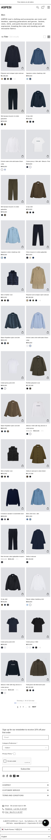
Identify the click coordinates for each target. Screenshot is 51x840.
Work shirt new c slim (32, 513)
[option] (25, 2)
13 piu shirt (29, 116)
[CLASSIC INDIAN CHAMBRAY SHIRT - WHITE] (38, 582)
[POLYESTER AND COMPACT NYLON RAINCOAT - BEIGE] (38, 278)
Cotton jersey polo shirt (8, 383)
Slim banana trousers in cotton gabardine (10, 117)
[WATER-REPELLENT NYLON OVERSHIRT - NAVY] (13, 320)
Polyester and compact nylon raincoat (12, 73)
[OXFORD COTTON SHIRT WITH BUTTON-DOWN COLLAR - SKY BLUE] (38, 320)
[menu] (48, 7)
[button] (44, 37)
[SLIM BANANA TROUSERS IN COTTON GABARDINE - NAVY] (13, 99)
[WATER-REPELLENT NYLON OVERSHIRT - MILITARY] (13, 408)
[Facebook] (7, 776)
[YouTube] (18, 776)
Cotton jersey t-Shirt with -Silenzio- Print (38, 161)
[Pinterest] (10, 776)
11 (29, 707)
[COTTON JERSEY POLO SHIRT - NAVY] (13, 625)
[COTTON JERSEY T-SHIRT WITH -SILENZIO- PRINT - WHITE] (38, 144)
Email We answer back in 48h (15, 806)
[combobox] (25, 829)
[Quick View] (22, 68)
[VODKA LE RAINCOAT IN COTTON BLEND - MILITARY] (38, 454)
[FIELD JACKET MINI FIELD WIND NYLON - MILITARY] (38, 667)
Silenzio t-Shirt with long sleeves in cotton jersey (36, 427)
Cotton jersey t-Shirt (32, 642)
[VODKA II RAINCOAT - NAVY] (38, 539)
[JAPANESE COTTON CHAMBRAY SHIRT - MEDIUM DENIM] (38, 56)
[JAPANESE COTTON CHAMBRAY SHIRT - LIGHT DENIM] (13, 235)
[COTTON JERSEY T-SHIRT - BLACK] (38, 625)
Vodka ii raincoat (31, 556)
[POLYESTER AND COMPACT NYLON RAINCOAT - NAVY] (13, 56)
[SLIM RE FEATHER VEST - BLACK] (13, 454)
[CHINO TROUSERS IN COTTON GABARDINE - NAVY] (38, 235)
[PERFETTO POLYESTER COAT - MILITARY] (38, 366)
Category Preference (9, 743)
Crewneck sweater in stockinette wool (12, 513)
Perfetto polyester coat (33, 383)
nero (2, 79)
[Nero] (2, 79)
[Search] (38, 7)
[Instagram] (3, 776)
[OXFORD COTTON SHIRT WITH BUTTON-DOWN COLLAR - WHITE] (13, 144)
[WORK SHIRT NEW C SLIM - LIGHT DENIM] (38, 496)
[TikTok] (14, 776)
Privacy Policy (7, 754)
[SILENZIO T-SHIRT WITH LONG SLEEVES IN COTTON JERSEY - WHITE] (38, 408)
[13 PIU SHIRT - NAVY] (38, 99)
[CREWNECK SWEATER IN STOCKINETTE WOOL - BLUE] (13, 496)
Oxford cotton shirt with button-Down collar (12, 163)
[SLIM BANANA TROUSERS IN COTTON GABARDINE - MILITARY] (13, 189)
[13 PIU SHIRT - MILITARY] (38, 189)
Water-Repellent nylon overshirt (10, 337)
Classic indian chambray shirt (35, 599)
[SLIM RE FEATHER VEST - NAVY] (13, 278)
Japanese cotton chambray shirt (36, 73)
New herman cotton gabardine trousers (12, 556)
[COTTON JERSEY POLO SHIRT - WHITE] (13, 366)
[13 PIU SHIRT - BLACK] (13, 582)
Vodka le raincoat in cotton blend (35, 471)
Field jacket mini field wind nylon (35, 684)
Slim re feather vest (6, 294)
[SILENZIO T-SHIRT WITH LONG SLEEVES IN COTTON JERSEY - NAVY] (13, 667)
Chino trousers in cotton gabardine (36, 252)
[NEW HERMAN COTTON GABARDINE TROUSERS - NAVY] (13, 539)
